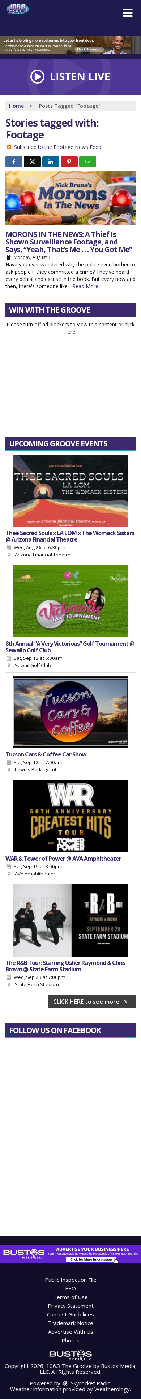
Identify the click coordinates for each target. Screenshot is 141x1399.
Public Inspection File (71, 1279)
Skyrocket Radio (90, 1383)
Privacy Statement (71, 1305)
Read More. (85, 286)
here (70, 331)
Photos (70, 1340)
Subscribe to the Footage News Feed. (58, 147)
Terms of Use (70, 1297)
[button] (127, 13)
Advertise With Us (70, 1331)
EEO (70, 1288)
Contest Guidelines (70, 1314)
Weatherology (112, 1389)
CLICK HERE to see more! (87, 1002)
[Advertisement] (70, 45)
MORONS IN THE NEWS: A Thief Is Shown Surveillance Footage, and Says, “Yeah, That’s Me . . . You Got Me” (68, 241)
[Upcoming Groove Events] (70, 491)
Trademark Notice (70, 1323)
